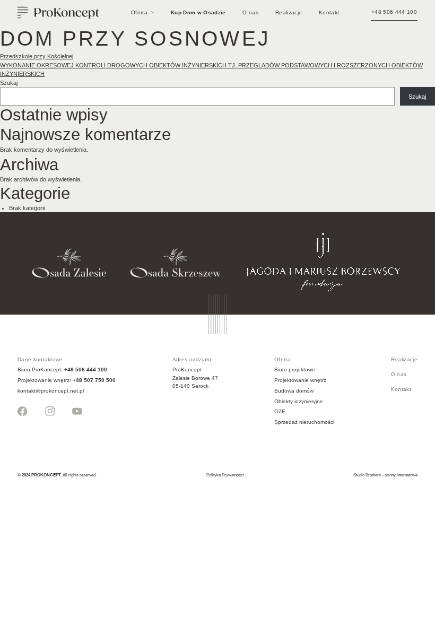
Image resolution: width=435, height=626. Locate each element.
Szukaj (9, 83)
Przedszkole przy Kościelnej (36, 56)
